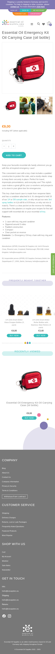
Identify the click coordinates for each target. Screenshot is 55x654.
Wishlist (5, 561)
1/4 (8, 199)
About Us (5, 473)
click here (41, 7)
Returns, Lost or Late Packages (14, 522)
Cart (3, 552)
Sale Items (6, 565)
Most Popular (7, 535)
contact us (14, 7)
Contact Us (6, 477)
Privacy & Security (9, 486)
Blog (4, 468)
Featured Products (9, 531)
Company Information (10, 482)
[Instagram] (9, 616)
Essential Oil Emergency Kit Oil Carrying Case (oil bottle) (29, 404)
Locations (35, 14)
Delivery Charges (9, 518)
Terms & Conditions (9, 491)
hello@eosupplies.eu (10, 591)
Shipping (5, 513)
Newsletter (6, 570)
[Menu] (32, 24)
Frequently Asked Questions (13, 526)
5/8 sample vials (20, 199)
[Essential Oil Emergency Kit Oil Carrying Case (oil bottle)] (29, 383)
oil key (42, 211)
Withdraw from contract (15, 497)
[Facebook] (4, 616)
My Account (6, 557)
